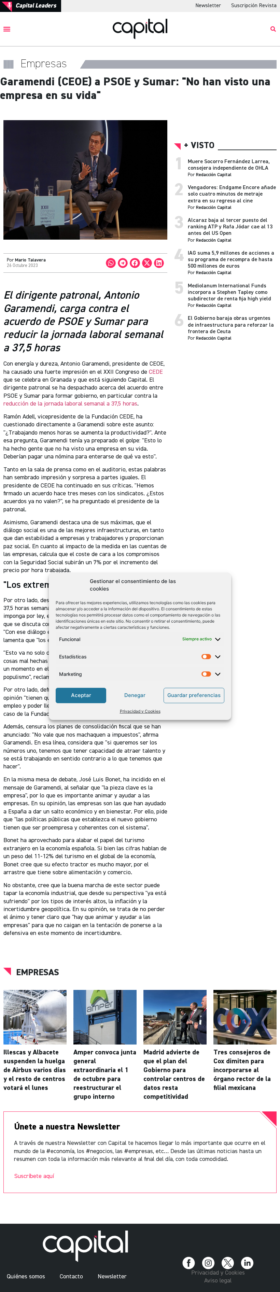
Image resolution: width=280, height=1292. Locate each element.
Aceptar (81, 695)
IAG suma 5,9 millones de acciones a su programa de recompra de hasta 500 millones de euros (231, 260)
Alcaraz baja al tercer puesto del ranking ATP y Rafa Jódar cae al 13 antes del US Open (230, 227)
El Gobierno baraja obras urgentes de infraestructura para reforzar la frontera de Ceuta (231, 325)
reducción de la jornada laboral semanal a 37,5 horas (70, 404)
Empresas (37, 972)
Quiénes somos (26, 1277)
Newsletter (208, 6)
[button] (7, 28)
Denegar (134, 695)
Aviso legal (218, 1281)
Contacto (71, 1277)
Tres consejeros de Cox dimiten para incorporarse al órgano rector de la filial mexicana (242, 1070)
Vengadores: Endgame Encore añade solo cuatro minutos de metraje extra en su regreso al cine (232, 194)
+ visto (199, 146)
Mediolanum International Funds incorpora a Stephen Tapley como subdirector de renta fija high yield (229, 292)
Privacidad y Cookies (140, 711)
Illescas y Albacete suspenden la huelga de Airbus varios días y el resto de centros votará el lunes (34, 1070)
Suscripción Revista (254, 6)
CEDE (156, 372)
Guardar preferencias (194, 695)
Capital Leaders (35, 6)
